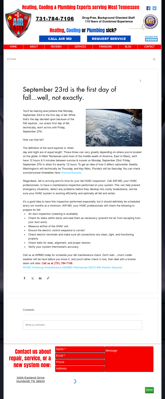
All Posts (11, 59)
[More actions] (140, 81)
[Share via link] (48, 278)
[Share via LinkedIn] (40, 278)
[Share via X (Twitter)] (32, 278)
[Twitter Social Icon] (154, 8)
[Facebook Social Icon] (148, 8)
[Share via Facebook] (24, 278)
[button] (154, 59)
